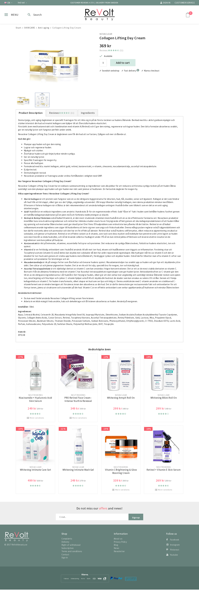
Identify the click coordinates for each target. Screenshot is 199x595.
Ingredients (88, 112)
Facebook (174, 539)
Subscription (67, 548)
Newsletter (119, 551)
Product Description (31, 112)
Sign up (136, 517)
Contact (65, 554)
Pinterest (174, 549)
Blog (116, 545)
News (116, 548)
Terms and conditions (71, 551)
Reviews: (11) (111, 50)
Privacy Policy (120, 541)
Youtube (174, 554)
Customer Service (185, 2)
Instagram (175, 544)
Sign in (166, 2)
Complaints (66, 538)
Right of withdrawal (70, 545)
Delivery (65, 541)
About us (118, 538)
